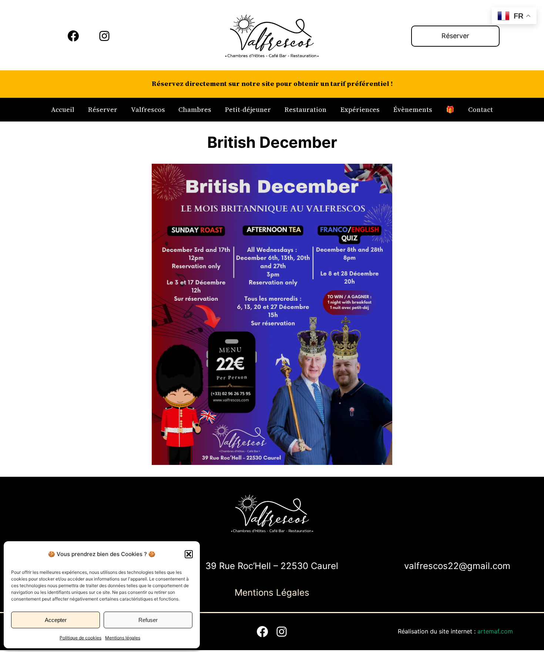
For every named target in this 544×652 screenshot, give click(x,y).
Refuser (148, 620)
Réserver (455, 36)
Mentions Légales (272, 592)
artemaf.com (495, 631)
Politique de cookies (80, 638)
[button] (188, 554)
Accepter (56, 620)
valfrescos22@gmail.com (457, 565)
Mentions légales (122, 638)
